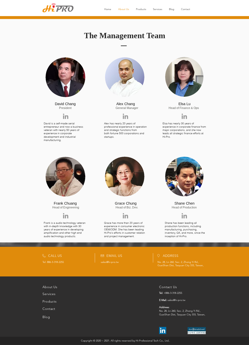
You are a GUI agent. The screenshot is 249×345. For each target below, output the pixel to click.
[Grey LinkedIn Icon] (65, 116)
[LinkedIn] (162, 330)
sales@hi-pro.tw (110, 262)
